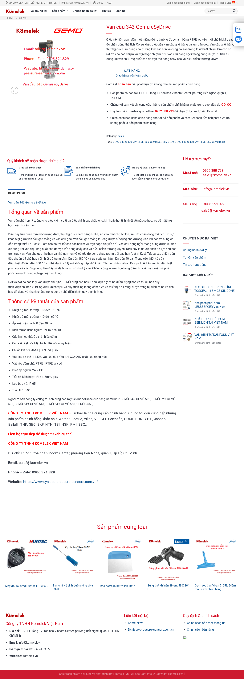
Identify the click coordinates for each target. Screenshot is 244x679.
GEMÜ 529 (143, 141)
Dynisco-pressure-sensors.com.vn (151, 629)
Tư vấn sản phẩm (194, 257)
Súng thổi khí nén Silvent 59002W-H (168, 587)
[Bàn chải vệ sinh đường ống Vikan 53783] (74, 560)
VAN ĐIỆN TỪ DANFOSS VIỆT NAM (214, 336)
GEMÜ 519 (130, 141)
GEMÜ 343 (118, 141)
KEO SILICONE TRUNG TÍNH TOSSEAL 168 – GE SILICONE (214, 289)
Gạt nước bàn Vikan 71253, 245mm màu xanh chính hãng (216, 587)
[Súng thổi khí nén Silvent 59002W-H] (169, 560)
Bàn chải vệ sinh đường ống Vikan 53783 (73, 587)
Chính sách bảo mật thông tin (206, 623)
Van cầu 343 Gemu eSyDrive (27, 202)
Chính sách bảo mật (205, 2)
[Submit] (234, 11)
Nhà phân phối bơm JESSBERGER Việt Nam (210, 304)
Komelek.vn (135, 623)
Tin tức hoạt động (194, 264)
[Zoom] (14, 90)
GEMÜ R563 (218, 141)
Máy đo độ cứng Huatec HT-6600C (26, 586)
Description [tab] (16, 192)
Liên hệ (120, 11)
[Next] (240, 557)
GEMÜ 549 (192, 141)
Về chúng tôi (38, 11)
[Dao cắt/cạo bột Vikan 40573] (122, 560)
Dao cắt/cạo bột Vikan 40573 (118, 586)
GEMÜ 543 (180, 141)
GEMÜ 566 (205, 141)
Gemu (23, 18)
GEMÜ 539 (168, 141)
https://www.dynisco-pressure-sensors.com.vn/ (60, 482)
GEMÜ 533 (155, 141)
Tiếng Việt (225, 2)
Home (10, 18)
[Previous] (3, 557)
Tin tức (106, 11)
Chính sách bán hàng (178, 2)
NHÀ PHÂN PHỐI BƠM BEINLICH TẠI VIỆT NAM (211, 320)
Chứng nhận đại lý (84, 11)
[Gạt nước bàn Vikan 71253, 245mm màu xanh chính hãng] (216, 560)
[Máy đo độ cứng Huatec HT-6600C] (27, 560)
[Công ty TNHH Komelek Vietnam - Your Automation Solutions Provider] (15, 11)
